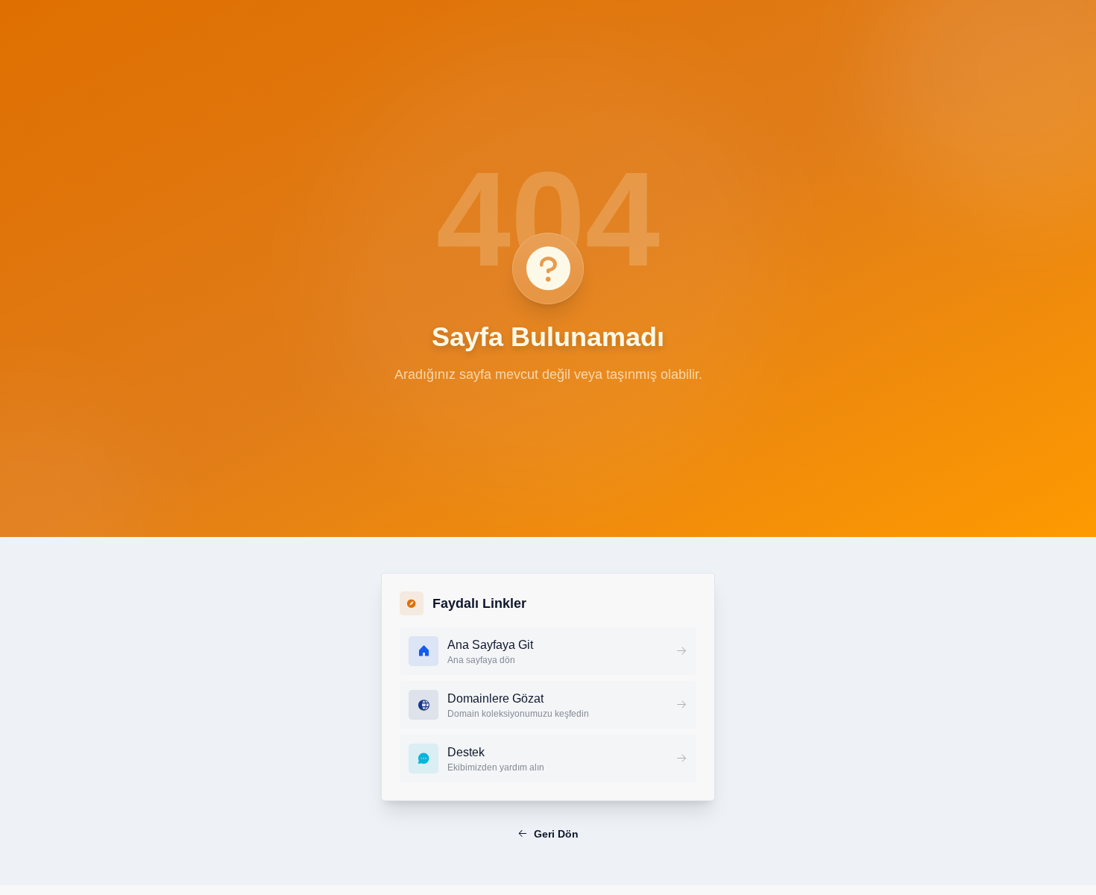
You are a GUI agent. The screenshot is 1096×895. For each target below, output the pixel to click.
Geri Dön (556, 834)
